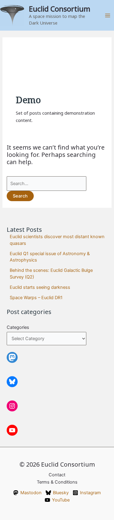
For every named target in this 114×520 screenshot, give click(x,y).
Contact (57, 475)
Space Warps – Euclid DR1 (36, 297)
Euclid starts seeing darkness (40, 287)
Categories (18, 327)
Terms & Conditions (57, 482)
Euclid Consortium (59, 9)
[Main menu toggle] (107, 15)
